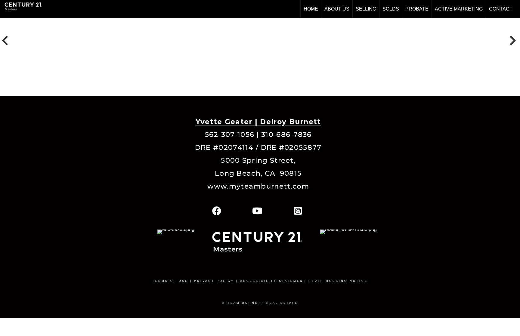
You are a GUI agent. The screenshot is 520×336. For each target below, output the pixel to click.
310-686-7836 (286, 134)
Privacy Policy (214, 280)
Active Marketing (459, 8)
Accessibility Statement (273, 280)
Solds (390, 8)
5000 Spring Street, (258, 160)
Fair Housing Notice (340, 280)
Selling (366, 8)
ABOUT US (336, 8)
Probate (417, 8)
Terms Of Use (170, 280)
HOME (311, 8)
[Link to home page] (26, 9)
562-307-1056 (230, 134)
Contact (500, 8)
